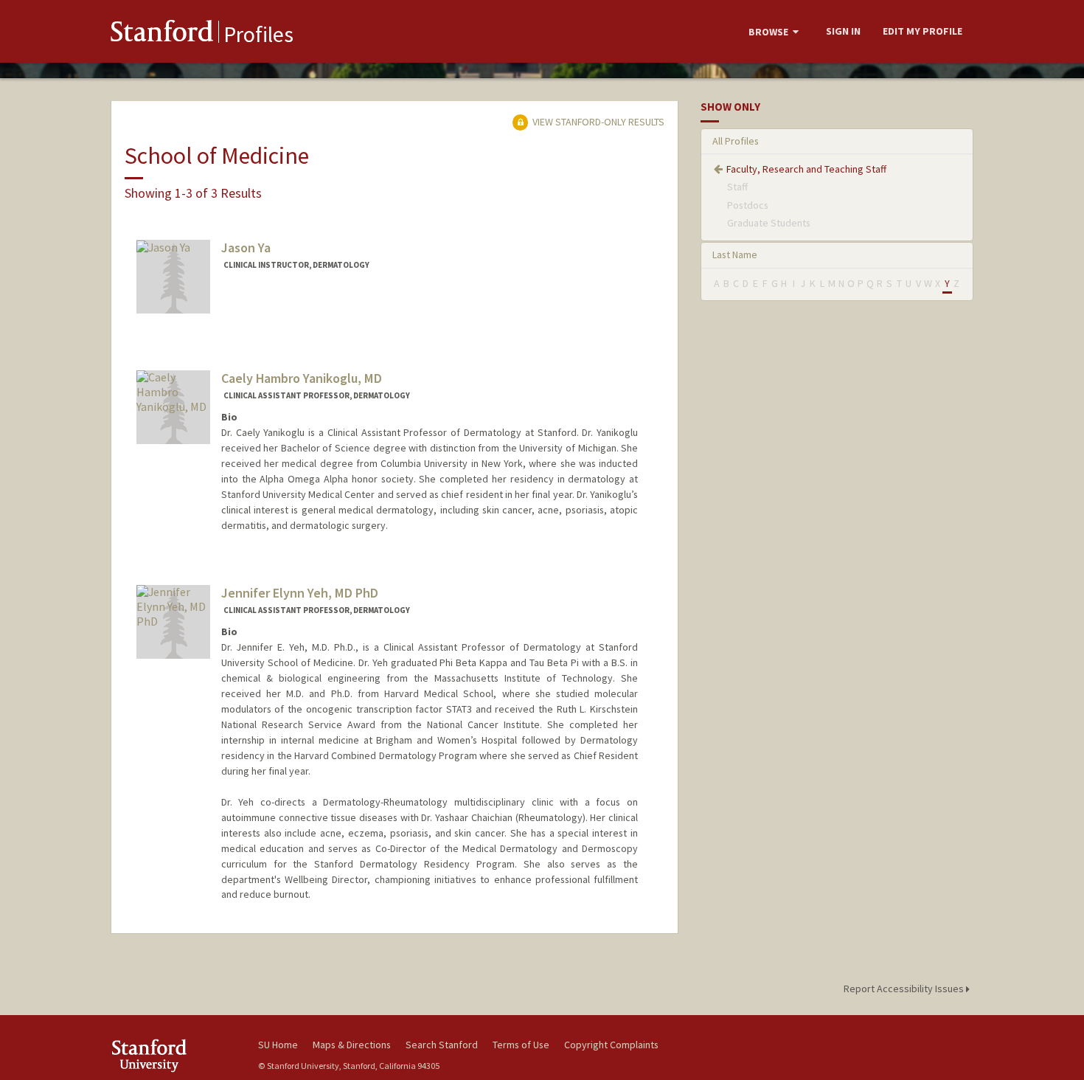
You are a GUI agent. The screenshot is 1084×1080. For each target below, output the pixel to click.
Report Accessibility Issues (905, 988)
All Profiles (735, 141)
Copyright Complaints (611, 1044)
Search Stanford (442, 1044)
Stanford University (173, 1055)
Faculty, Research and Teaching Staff (806, 169)
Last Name (734, 254)
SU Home (278, 1044)
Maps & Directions (352, 1044)
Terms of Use (521, 1044)
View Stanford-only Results (597, 121)
